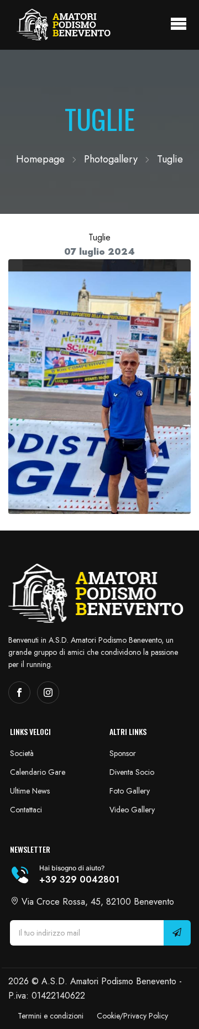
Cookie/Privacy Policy (132, 1015)
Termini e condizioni (50, 1015)
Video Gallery (132, 809)
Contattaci (26, 809)
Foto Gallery (129, 790)
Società (22, 753)
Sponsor (122, 753)
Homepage (40, 159)
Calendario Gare (37, 772)
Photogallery (111, 159)
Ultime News (30, 790)
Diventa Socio (131, 772)
